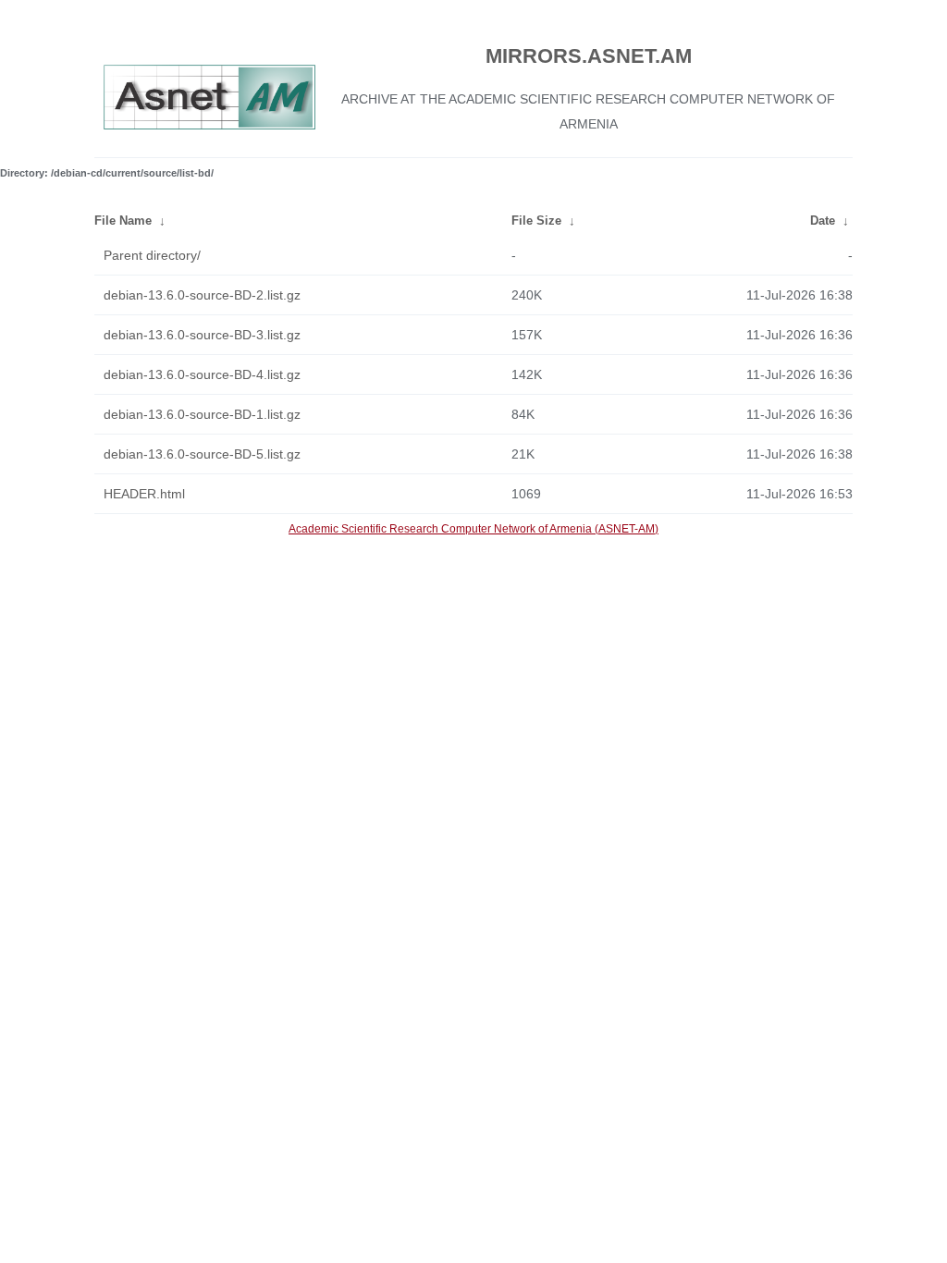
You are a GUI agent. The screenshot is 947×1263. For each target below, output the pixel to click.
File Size (536, 220)
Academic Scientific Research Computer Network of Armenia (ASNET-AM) (473, 528)
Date (822, 220)
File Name (123, 220)
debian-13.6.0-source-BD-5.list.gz (202, 454)
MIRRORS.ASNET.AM (589, 55)
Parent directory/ (152, 255)
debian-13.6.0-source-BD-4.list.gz (202, 374)
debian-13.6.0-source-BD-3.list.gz (202, 334)
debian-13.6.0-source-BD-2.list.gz (202, 295)
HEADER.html (144, 493)
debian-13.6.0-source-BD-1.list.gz (202, 414)
